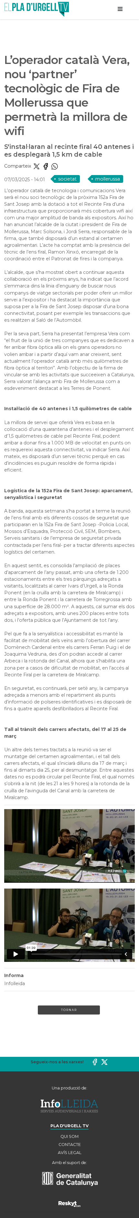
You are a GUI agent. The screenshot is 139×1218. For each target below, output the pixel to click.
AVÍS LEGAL (69, 1152)
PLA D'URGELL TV (69, 1125)
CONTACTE (70, 1144)
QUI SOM (69, 1136)
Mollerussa (107, 179)
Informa (14, 975)
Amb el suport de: (69, 1162)
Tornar (69, 1010)
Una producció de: (69, 1088)
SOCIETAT (67, 179)
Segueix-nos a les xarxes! (57, 1061)
